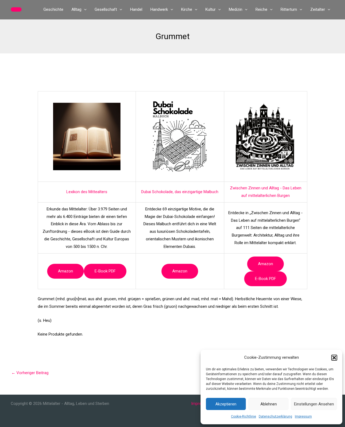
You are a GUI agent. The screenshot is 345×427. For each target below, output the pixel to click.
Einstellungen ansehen (314, 404)
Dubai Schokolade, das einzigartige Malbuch (179, 191)
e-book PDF (105, 271)
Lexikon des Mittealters (86, 191)
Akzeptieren (225, 404)
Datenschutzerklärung (275, 416)
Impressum (303, 416)
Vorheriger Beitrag (30, 372)
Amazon (65, 271)
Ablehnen (268, 404)
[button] (334, 357)
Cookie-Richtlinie (243, 416)
